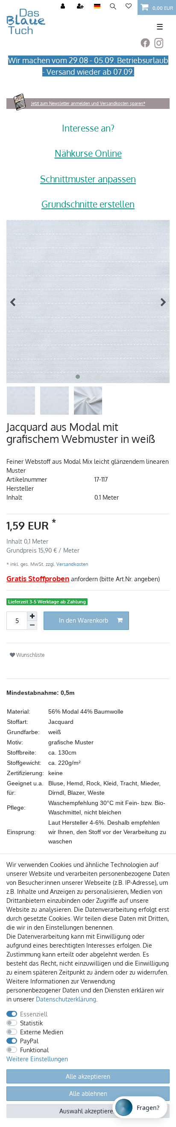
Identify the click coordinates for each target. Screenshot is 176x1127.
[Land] (97, 6)
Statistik (31, 1023)
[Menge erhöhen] (32, 616)
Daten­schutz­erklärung (66, 999)
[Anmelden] (64, 6)
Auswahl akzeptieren (88, 1111)
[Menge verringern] (32, 625)
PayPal (29, 1041)
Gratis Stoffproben (37, 578)
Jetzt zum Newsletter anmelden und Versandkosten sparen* (88, 103)
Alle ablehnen (88, 1093)
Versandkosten (71, 564)
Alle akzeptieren (88, 1076)
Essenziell (33, 1014)
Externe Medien (41, 1032)
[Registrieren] (81, 6)
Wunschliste (30, 654)
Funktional (34, 1050)
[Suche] (113, 6)
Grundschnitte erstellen (88, 204)
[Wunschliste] (129, 6)
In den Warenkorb (83, 620)
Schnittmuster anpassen (88, 178)
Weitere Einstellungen (37, 1059)
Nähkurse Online (88, 153)
